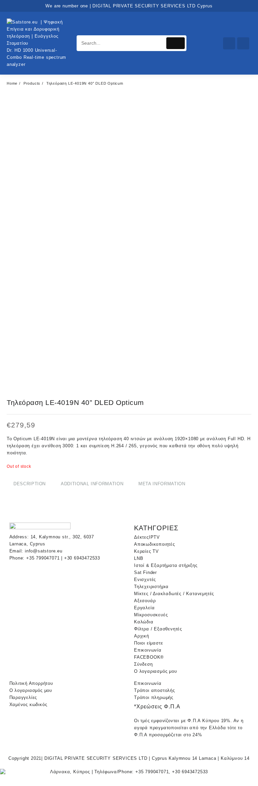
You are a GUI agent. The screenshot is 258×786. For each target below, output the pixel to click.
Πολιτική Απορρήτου (31, 683)
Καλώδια (144, 621)
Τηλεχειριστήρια (151, 586)
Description (29, 483)
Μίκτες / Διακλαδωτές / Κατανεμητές (174, 593)
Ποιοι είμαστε (148, 643)
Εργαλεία (144, 607)
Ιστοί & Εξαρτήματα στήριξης (166, 565)
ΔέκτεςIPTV (147, 537)
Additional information (92, 483)
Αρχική (141, 635)
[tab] (29, 484)
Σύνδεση (143, 664)
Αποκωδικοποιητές (154, 544)
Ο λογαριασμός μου (155, 671)
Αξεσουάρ (145, 600)
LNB (138, 558)
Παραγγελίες (23, 697)
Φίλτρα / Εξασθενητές (158, 628)
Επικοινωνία (148, 650)
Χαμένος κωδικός (28, 704)
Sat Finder (145, 572)
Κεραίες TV (146, 551)
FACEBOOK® (149, 657)
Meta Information (161, 483)
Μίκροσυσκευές (151, 614)
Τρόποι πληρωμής (153, 697)
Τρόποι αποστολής (154, 690)
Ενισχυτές (145, 579)
